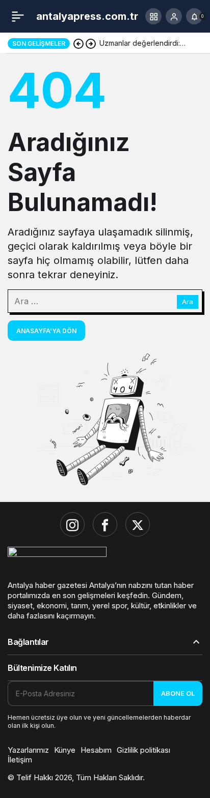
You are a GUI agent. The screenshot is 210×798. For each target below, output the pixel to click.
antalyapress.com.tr (87, 16)
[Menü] (18, 16)
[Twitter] (137, 524)
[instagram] (72, 524)
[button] (153, 16)
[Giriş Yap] (174, 16)
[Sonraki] (91, 43)
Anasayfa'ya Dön (46, 331)
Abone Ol (178, 693)
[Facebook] (105, 524)
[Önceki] (78, 43)
